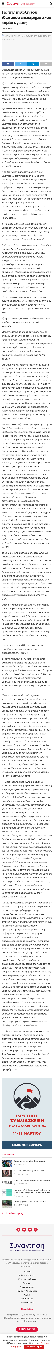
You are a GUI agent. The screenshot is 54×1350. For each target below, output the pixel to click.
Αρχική (27, 1272)
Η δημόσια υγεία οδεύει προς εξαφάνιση (32, 1180)
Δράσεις (27, 1283)
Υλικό (27, 1295)
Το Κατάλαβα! (34, 1347)
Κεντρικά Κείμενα (27, 1279)
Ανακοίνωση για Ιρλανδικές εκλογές (30, 1161)
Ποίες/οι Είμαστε (27, 1276)
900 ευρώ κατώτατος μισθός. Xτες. (29, 1171)
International (27, 1303)
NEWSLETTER (28, 1329)
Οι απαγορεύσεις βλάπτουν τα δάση (30, 1201)
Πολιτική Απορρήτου (27, 1291)
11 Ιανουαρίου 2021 (9, 29)
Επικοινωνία (27, 1299)
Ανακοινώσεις (27, 1287)
